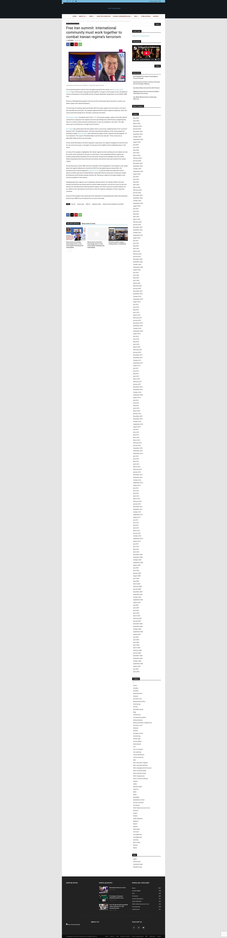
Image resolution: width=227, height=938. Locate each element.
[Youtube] (76, 1)
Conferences (137, 715)
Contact (156, 16)
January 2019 (137, 320)
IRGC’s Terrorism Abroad (140, 778)
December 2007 (137, 592)
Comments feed (138, 864)
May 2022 (136, 214)
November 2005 (138, 658)
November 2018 (138, 326)
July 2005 (136, 669)
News (91, 16)
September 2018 (138, 331)
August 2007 (137, 602)
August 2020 (137, 270)
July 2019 (136, 304)
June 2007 (136, 608)
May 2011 (136, 525)
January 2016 (137, 413)
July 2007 (136, 605)
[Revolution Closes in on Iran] (103, 890)
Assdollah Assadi (138, 709)
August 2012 (137, 485)
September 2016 (138, 395)
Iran (134, 746)
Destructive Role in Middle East (142, 723)
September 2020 (138, 267)
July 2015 (136, 429)
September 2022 (138, 203)
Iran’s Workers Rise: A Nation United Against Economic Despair (145, 77)
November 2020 (138, 262)
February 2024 (137, 158)
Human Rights (137, 741)
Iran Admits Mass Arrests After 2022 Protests (146, 88)
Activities (136, 691)
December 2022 (137, 195)
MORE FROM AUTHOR (88, 223)
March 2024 (136, 155)
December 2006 (137, 624)
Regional (135, 821)
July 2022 (136, 208)
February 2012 (137, 501)
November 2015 (138, 419)
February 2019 (137, 318)
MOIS (134, 792)
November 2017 (138, 357)
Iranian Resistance (138, 754)
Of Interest (136, 805)
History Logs (136, 738)
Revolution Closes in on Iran (117, 887)
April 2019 (136, 312)
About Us (82, 16)
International (137, 744)
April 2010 (136, 552)
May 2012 (136, 493)
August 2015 (137, 427)
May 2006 (136, 642)
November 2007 (138, 594)
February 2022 (137, 222)
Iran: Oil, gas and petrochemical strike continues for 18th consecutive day (118, 906)
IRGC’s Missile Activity (139, 773)
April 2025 (136, 121)
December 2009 (137, 554)
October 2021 (137, 232)
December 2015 (137, 416)
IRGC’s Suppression (139, 776)
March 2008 (136, 584)
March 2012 (136, 498)
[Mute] (156, 59)
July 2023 (136, 176)
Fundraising (136, 736)
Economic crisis (137, 725)
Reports (135, 826)
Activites (135, 688)
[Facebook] (70, 1)
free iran (73, 204)
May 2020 (136, 278)
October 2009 (137, 560)
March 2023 (136, 187)
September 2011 (138, 514)
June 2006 (136, 640)
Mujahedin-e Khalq (96, 204)
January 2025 (137, 129)
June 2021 (136, 243)
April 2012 (136, 496)
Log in (135, 859)
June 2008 (136, 578)
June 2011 (136, 522)
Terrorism (136, 832)
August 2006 (137, 634)
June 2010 (136, 546)
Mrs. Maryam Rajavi (72, 117)
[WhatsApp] (80, 44)
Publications (145, 16)
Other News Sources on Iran (78, 21)
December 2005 (137, 655)
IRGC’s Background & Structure (142, 768)
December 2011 (137, 506)
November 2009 (138, 557)
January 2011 (137, 533)
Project (135, 813)
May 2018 (136, 341)
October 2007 (137, 597)
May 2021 (136, 246)
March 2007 (136, 616)
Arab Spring (136, 704)
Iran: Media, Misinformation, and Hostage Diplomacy (144, 98)
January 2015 (137, 445)
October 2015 (137, 421)
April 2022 (136, 216)
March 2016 (136, 411)
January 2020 (137, 288)
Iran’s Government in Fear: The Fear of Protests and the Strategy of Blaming (146, 83)
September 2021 (138, 235)
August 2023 (137, 174)
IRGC (135, 16)
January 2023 (137, 192)
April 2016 (136, 408)
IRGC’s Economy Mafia (139, 770)
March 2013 (136, 467)
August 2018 (137, 333)
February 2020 (137, 286)
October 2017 (137, 360)
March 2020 (136, 283)
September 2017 (138, 363)
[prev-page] (67, 251)
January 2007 (137, 621)
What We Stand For (103, 16)
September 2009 (138, 562)
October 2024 (137, 137)
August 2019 (137, 302)
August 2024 (137, 142)
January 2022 (137, 224)
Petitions (135, 810)
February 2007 (137, 618)
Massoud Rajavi (83, 133)
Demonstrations (138, 720)
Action (135, 685)
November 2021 (138, 230)
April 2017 (136, 376)
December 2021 (137, 227)
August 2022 (137, 206)
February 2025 (137, 126)
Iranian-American (138, 757)
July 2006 (136, 637)
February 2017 (137, 381)
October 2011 (137, 512)
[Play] (134, 59)
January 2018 (137, 352)
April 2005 (136, 671)
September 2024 (138, 139)
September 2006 (138, 632)
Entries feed (136, 861)
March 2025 (136, 123)
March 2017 (136, 379)
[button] (67, 1)
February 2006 (137, 650)
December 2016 (137, 387)
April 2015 (136, 437)
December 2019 (137, 291)
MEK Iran (88, 204)
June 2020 (136, 275)
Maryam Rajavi (137, 786)
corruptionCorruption (139, 717)
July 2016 (136, 400)
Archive (135, 707)
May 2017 (136, 373)
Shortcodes (136, 829)
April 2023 (136, 184)
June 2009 (136, 570)
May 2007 (136, 610)
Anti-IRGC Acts (137, 699)
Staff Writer (71, 40)
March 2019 (136, 315)
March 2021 (136, 251)
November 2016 (138, 389)
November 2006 (138, 626)
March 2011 (136, 530)
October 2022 (137, 200)
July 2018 (136, 336)
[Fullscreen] (158, 59)
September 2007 (138, 600)
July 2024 (136, 145)
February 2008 (137, 586)
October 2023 (137, 169)
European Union (138, 733)
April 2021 (136, 248)
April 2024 (136, 153)
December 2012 (137, 475)
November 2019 (138, 294)
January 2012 (137, 504)
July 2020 (136, 272)
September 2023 (138, 171)
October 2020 (137, 264)
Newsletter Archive (138, 800)
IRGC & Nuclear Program (140, 762)
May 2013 (136, 461)
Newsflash (136, 797)
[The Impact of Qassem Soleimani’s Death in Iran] (103, 898)
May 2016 (136, 405)
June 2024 (136, 147)
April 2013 (136, 464)
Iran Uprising (137, 752)
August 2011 (137, 517)
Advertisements (137, 693)
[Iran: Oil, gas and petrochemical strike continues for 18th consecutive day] (103, 907)
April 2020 (136, 280)
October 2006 (137, 629)
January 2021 (137, 256)
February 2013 (137, 469)
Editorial (135, 728)
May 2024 (136, 150)
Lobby (135, 784)
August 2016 (137, 397)
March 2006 (136, 647)
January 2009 (137, 573)
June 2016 (136, 403)
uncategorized (137, 837)
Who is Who (136, 842)
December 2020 (137, 259)
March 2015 (136, 440)
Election (135, 731)
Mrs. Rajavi (69, 129)
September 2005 (138, 663)
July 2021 (136, 240)
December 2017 (137, 355)
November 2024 (138, 134)
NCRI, (95, 117)
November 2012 (138, 477)
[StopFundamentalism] (113, 8)
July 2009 (136, 568)
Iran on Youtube (138, 749)
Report (135, 824)
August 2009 (137, 565)
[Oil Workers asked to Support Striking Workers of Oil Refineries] (118, 234)
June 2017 (136, 371)
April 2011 (136, 528)
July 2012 (136, 488)
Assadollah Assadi (93, 170)
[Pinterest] (76, 44)
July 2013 (136, 456)
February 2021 (137, 254)
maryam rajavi (80, 204)
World (135, 848)
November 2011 (138, 509)
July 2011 (136, 520)
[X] (73, 1)
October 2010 (137, 536)
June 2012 (136, 490)
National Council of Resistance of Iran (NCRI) (113, 204)
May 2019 (136, 310)
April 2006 (136, 645)
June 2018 (136, 339)
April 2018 (136, 344)
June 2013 (136, 459)
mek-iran (136, 789)
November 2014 (138, 451)
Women (135, 845)
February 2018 (137, 349)
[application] (146, 53)
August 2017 (137, 365)
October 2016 (137, 392)
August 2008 (137, 576)
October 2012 (137, 480)
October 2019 (137, 296)
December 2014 (137, 448)
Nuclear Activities (138, 802)
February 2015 (137, 443)
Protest (135, 816)
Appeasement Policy (139, 701)
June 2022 (136, 211)
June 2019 (136, 307)
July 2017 (136, 368)
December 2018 (137, 323)
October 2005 (137, 661)
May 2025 (136, 118)
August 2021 (137, 238)
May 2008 (136, 581)
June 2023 (136, 179)
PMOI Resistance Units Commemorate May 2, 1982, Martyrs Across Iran (146, 92)
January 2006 (137, 653)
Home (74, 16)
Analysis (135, 696)
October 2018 (137, 328)
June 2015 (136, 432)
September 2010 (138, 538)
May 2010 (136, 549)
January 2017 (137, 384)
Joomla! (135, 781)
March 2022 (136, 219)
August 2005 (137, 666)
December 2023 (137, 163)
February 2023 (137, 190)
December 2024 (137, 131)
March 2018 (136, 347)
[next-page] (70, 251)
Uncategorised (137, 834)
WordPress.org (137, 867)
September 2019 (138, 299)
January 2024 (137, 161)
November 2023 (138, 166)
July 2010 (136, 544)
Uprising (135, 840)
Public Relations (138, 818)
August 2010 (137, 541)
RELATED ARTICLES (73, 223)
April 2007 (136, 613)
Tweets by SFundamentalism (140, 36)
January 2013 (137, 472)
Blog (134, 712)
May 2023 (136, 182)
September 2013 (138, 453)
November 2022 (138, 198)
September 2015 (138, 424)
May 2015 (136, 435)
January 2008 (137, 589)
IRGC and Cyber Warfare (140, 765)
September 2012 (138, 483)
